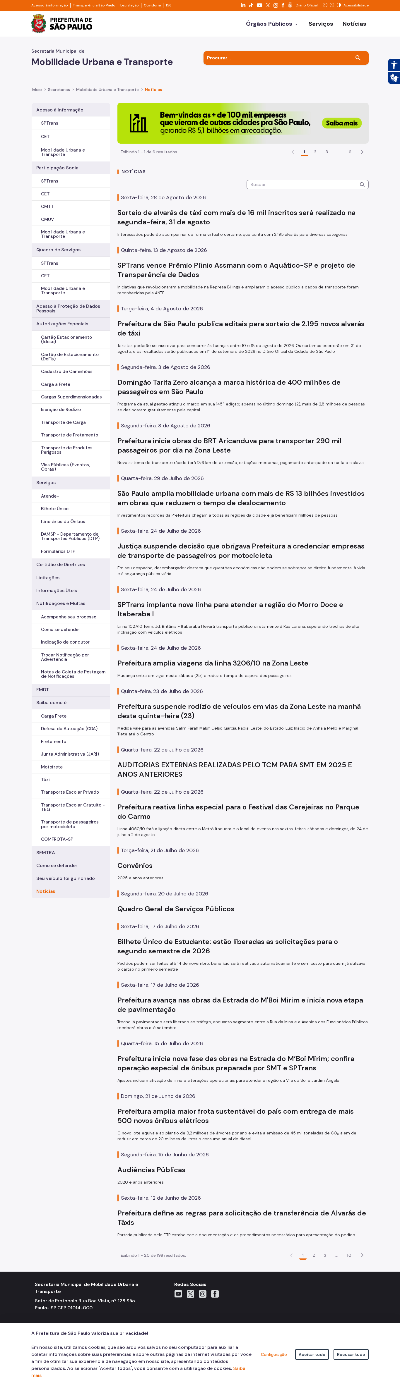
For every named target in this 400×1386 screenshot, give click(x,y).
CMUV (47, 219)
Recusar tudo (351, 1354)
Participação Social (58, 168)
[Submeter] (362, 184)
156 (169, 5)
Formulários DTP (58, 551)
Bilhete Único (55, 509)
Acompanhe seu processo (68, 617)
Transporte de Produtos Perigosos (67, 450)
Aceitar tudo (312, 1354)
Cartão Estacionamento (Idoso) (66, 339)
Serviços (46, 482)
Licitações (47, 578)
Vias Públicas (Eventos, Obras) (65, 467)
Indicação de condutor (65, 642)
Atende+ (50, 496)
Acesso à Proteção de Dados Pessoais (68, 308)
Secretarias (59, 89)
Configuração (274, 1354)
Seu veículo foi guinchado (65, 878)
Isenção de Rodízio (61, 409)
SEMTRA (45, 853)
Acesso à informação (49, 5)
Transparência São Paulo (94, 5)
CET (45, 137)
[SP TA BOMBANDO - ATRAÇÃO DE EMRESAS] (243, 123)
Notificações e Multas (60, 603)
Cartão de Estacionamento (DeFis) (70, 357)
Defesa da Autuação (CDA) (69, 729)
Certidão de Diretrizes (60, 564)
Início (37, 89)
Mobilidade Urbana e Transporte (63, 152)
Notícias (45, 891)
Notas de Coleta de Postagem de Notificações (73, 674)
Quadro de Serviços (58, 250)
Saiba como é (51, 702)
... (338, 151)
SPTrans (49, 123)
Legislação (129, 5)
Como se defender (60, 629)
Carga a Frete (55, 384)
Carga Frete (53, 716)
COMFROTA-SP (57, 839)
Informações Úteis (56, 590)
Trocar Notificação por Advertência (65, 657)
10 (349, 1255)
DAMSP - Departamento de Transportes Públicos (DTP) (70, 536)
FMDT (42, 690)
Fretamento (53, 741)
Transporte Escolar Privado (70, 792)
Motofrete (52, 767)
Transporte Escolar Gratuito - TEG (73, 807)
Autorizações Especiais (62, 324)
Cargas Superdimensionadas (71, 397)
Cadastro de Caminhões (67, 371)
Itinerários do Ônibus (63, 522)
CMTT (47, 206)
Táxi (45, 780)
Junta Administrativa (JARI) (70, 754)
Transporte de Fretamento (69, 435)
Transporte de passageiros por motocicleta (70, 824)
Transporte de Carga (63, 422)
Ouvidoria (152, 5)
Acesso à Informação (59, 110)
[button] (362, 152)
